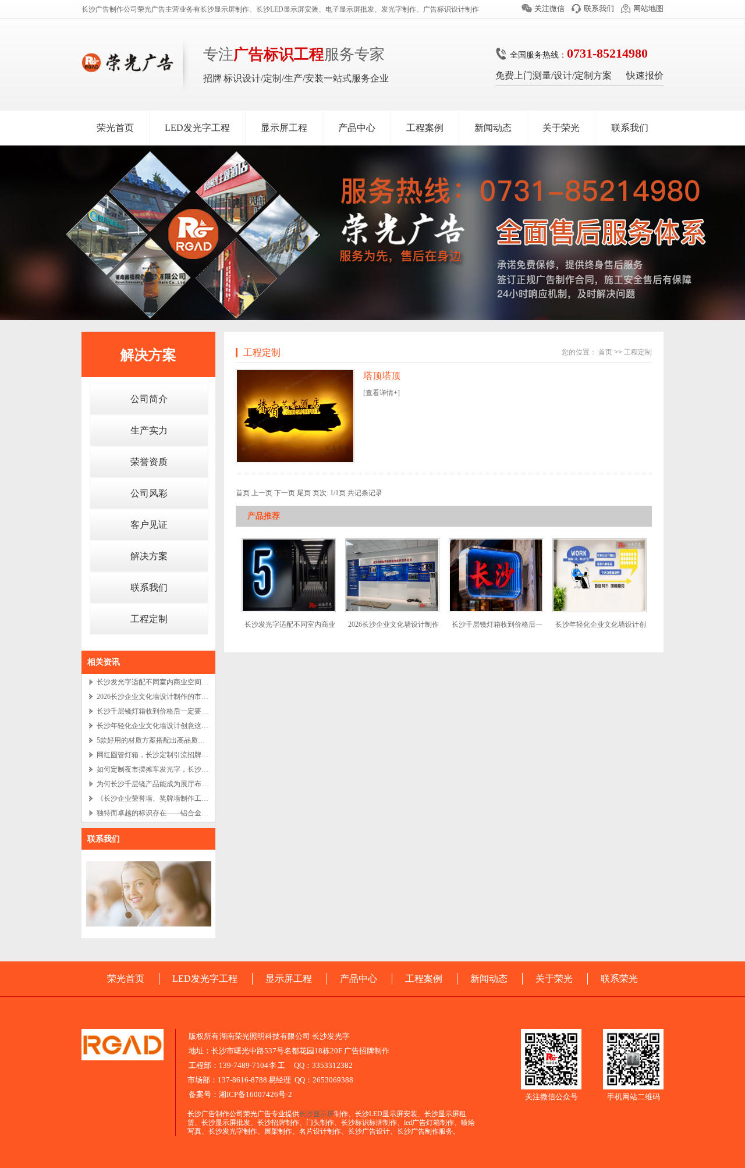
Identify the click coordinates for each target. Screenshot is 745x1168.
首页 (605, 352)
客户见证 (149, 525)
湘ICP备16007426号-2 (255, 1094)
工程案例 (425, 128)
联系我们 (599, 8)
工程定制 (149, 619)
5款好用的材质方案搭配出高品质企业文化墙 (165, 740)
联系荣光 (619, 979)
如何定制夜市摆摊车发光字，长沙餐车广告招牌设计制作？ (187, 769)
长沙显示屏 (316, 1114)
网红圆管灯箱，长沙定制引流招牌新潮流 (159, 755)
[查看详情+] (381, 393)
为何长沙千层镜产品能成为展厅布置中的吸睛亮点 (173, 784)
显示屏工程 (284, 128)
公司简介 (149, 399)
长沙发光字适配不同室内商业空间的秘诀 (159, 682)
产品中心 (356, 128)
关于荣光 (561, 128)
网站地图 (648, 8)
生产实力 (149, 430)
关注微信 (549, 8)
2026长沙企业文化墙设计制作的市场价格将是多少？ (177, 697)
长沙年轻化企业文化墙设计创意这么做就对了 (166, 726)
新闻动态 (493, 128)
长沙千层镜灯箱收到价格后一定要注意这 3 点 (166, 711)
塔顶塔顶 (381, 376)
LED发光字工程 (197, 128)
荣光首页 (115, 128)
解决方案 (148, 355)
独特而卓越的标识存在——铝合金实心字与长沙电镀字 (180, 813)
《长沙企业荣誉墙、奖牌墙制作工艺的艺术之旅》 (173, 798)
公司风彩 (149, 493)
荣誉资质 (149, 462)
